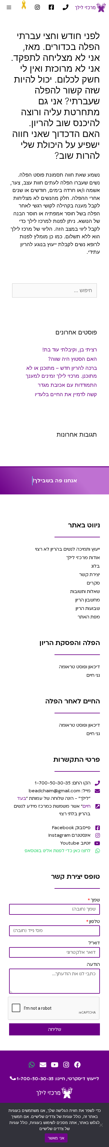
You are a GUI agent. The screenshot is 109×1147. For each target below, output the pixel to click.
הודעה (93, 964)
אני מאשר (56, 1138)
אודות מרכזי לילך (83, 558)
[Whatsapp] (32, 1065)
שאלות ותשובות (85, 591)
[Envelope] (43, 1065)
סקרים (93, 583)
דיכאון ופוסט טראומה (79, 667)
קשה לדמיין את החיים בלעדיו (66, 394)
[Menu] (9, 7)
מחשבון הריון (87, 600)
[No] (101, 1125)
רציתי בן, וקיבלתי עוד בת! (69, 350)
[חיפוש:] (54, 290)
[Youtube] (55, 1065)
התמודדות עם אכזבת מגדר (67, 385)
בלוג (95, 566)
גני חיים (93, 675)
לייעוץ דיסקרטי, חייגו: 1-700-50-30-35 (57, 1079)
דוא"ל (94, 943)
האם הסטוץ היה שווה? (72, 359)
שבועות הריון (88, 608)
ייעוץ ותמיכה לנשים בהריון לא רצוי (67, 549)
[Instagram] (66, 1065)
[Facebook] (78, 1065)
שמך (95, 900)
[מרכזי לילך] (90, 7)
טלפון (94, 921)
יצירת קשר (89, 575)
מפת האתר (89, 617)
